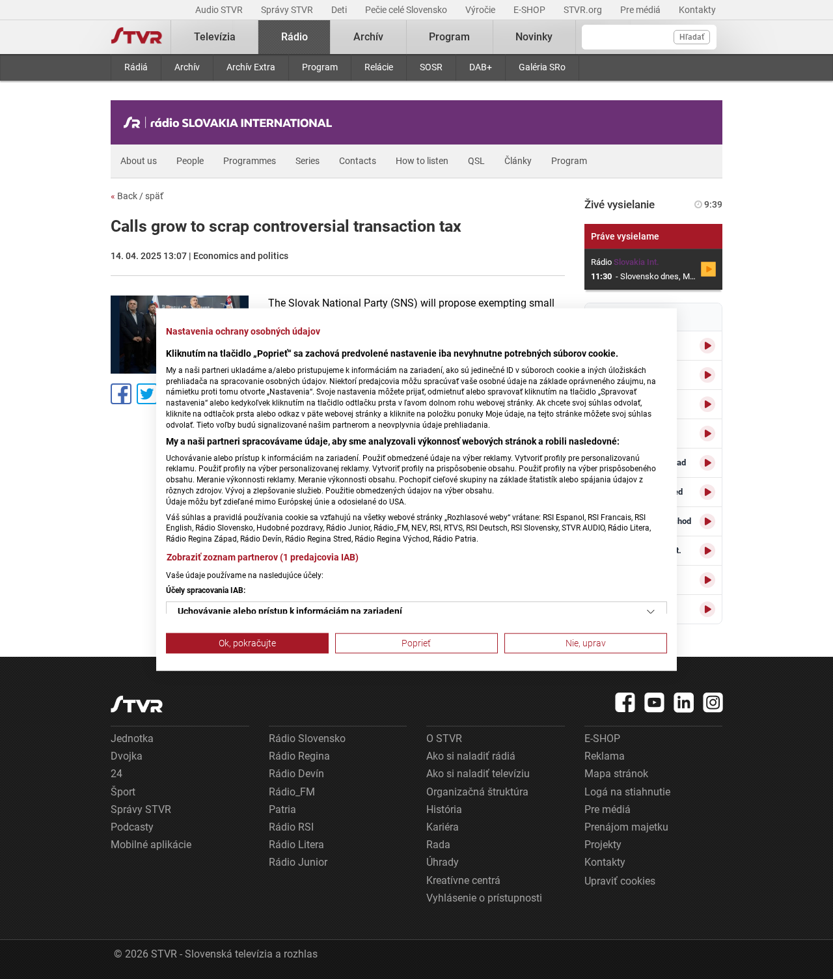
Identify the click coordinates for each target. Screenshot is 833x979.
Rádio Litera (296, 844)
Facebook (121, 393)
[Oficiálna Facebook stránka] (625, 702)
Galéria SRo (542, 67)
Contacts (357, 161)
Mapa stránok (616, 773)
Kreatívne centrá (463, 880)
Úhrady (442, 862)
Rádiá (136, 67)
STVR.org (584, 10)
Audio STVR (220, 10)
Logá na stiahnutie (627, 792)
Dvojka (127, 756)
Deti (340, 10)
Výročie (481, 10)
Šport (123, 792)
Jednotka (132, 738)
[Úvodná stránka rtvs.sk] (137, 37)
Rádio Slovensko (307, 738)
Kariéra (442, 827)
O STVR (444, 738)
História (444, 809)
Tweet (147, 393)
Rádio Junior (298, 862)
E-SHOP (530, 10)
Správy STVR (288, 10)
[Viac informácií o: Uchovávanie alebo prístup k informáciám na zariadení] (651, 611)
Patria (282, 809)
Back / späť (137, 196)
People (190, 161)
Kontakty (697, 10)
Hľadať (691, 37)
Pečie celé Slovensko (407, 10)
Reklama (604, 756)
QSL (476, 161)
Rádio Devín (296, 773)
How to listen (422, 161)
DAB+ (480, 67)
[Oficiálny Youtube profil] (655, 702)
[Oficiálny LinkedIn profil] (684, 702)
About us (138, 161)
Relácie (378, 67)
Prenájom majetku (626, 827)
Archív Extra (250, 67)
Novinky (534, 37)
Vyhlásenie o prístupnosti (484, 898)
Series (307, 161)
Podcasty (132, 827)
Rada (438, 844)
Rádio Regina (299, 756)
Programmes (249, 161)
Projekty (602, 844)
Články (518, 161)
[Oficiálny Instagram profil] (713, 702)
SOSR (431, 67)
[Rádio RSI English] (231, 122)
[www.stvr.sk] (137, 704)
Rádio (294, 37)
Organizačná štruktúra (477, 792)
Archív (187, 67)
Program (320, 67)
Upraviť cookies (619, 881)
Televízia (215, 37)
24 (116, 773)
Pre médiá (641, 10)
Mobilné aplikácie (151, 844)
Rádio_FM (292, 792)
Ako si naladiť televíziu (478, 773)
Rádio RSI (291, 827)
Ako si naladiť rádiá (470, 756)
